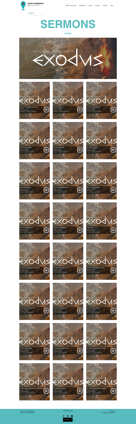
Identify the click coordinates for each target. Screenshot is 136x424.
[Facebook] (63, 416)
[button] (71, 5)
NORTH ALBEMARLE (36, 3)
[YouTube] (72, 416)
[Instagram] (68, 416)
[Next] (82, 405)
